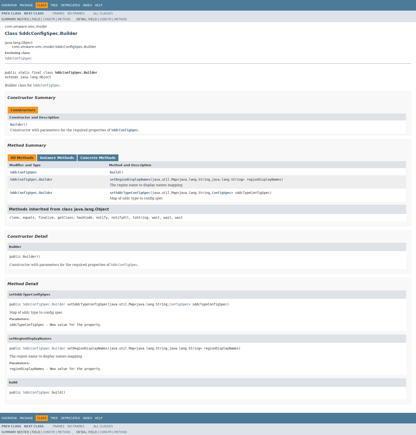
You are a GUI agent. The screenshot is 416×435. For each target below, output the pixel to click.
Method (64, 19)
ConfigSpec (221, 193)
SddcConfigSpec (18, 58)
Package (26, 5)
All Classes (103, 13)
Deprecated (70, 5)
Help (98, 5)
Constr (49, 19)
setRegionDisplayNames (130, 179)
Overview (9, 5)
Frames (59, 13)
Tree (54, 5)
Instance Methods (57, 158)
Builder (17, 124)
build (114, 172)
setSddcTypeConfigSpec (130, 193)
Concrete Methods (98, 158)
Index (87, 5)
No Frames (75, 13)
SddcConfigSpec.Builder (31, 179)
